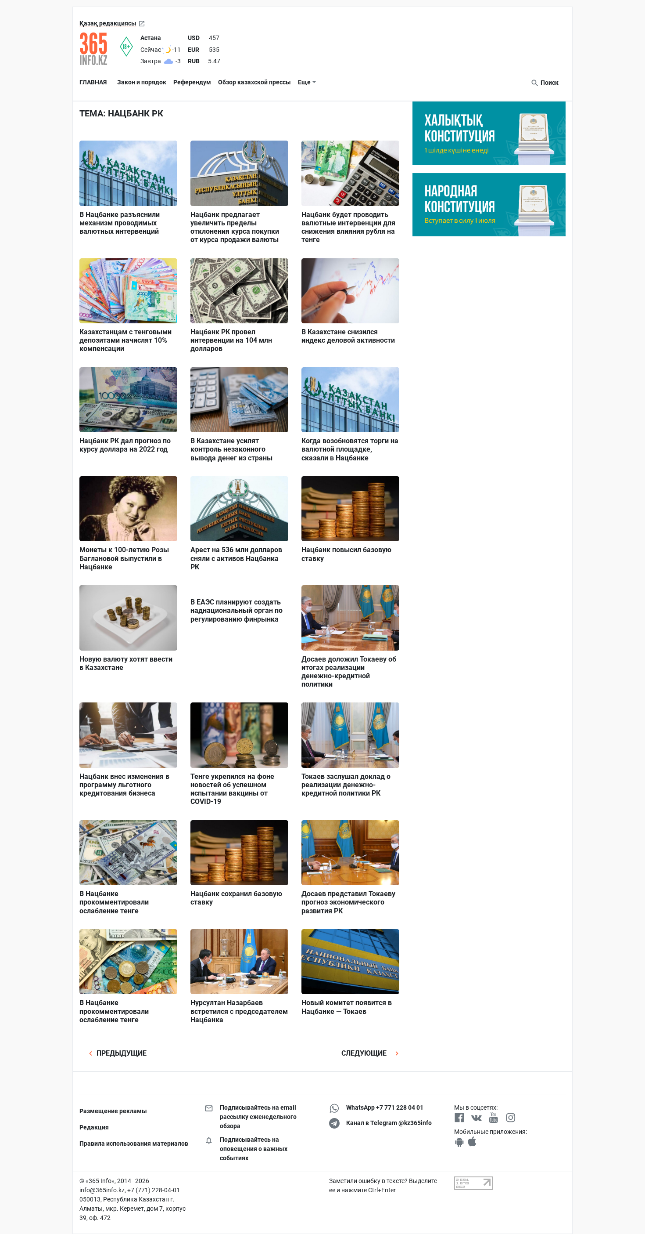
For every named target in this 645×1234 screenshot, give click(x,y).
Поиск (549, 82)
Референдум (192, 82)
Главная (93, 82)
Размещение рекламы (113, 1111)
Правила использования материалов (133, 1143)
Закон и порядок (141, 82)
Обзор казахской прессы (254, 82)
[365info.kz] (99, 48)
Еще (304, 82)
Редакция (94, 1127)
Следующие (364, 1053)
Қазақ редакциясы (107, 23)
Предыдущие (121, 1053)
